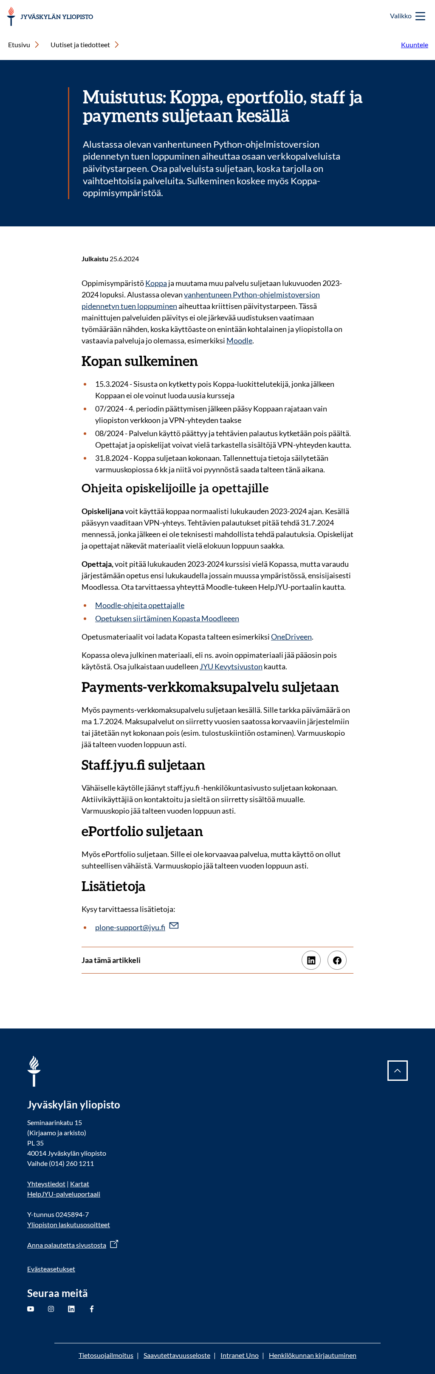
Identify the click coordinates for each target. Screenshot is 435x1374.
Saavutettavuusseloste (177, 1355)
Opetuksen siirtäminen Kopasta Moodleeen (167, 618)
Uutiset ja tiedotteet (80, 44)
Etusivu (19, 44)
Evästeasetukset (51, 1269)
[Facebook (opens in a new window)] (337, 960)
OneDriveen (291, 636)
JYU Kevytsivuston (231, 666)
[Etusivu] (50, 16)
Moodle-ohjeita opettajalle (139, 605)
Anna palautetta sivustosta (66, 1245)
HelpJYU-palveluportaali (63, 1194)
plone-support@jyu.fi (130, 927)
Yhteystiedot (46, 1184)
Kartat (79, 1184)
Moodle (239, 340)
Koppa (156, 283)
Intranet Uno (239, 1355)
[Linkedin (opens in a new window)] (311, 960)
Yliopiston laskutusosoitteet (68, 1224)
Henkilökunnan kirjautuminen (312, 1355)
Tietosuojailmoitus (106, 1355)
